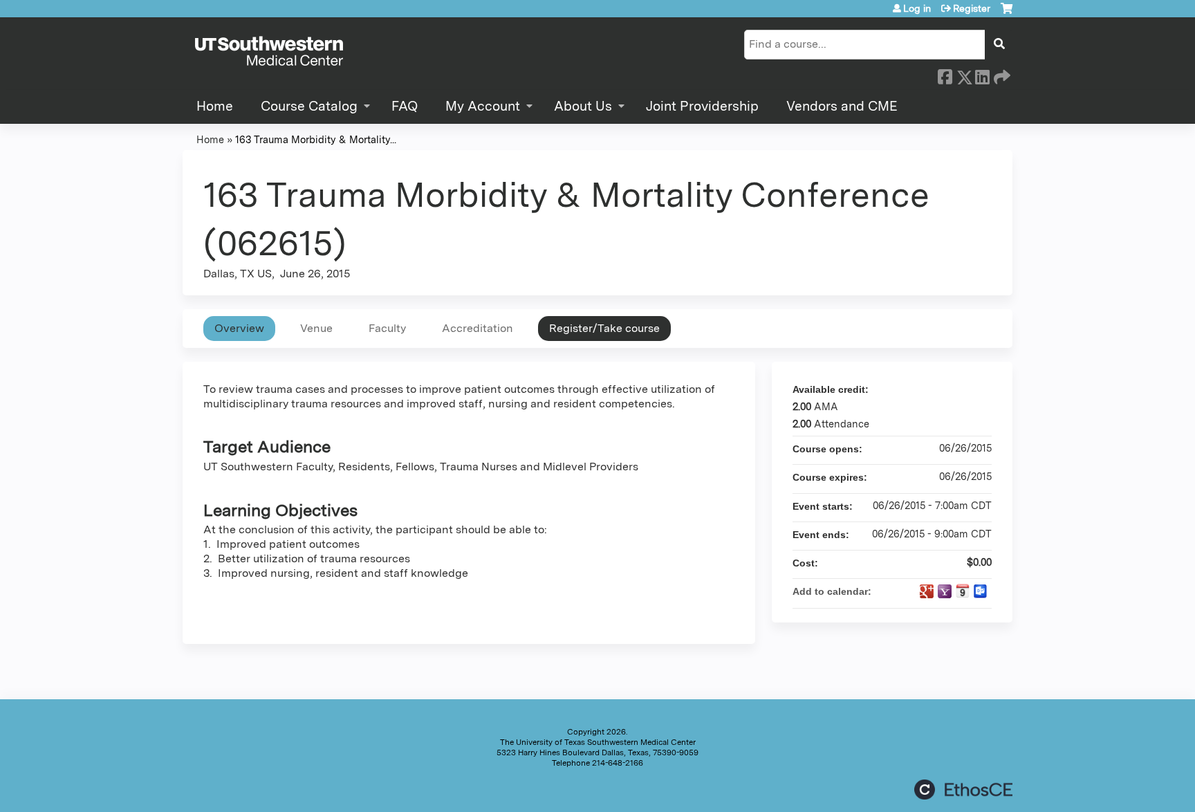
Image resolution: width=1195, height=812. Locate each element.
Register (971, 8)
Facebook (945, 74)
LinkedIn (982, 74)
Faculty (387, 328)
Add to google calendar (927, 591)
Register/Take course (604, 328)
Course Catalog (309, 106)
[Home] (269, 51)
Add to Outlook (981, 591)
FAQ (404, 106)
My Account (482, 106)
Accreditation (477, 328)
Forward (1001, 74)
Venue (316, 328)
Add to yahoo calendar (945, 591)
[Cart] (1006, 13)
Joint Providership (702, 106)
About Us (583, 106)
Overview (239, 328)
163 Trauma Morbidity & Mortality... (315, 139)
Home (214, 106)
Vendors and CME (842, 106)
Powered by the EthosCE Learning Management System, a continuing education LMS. (963, 789)
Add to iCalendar (963, 591)
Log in (917, 8)
